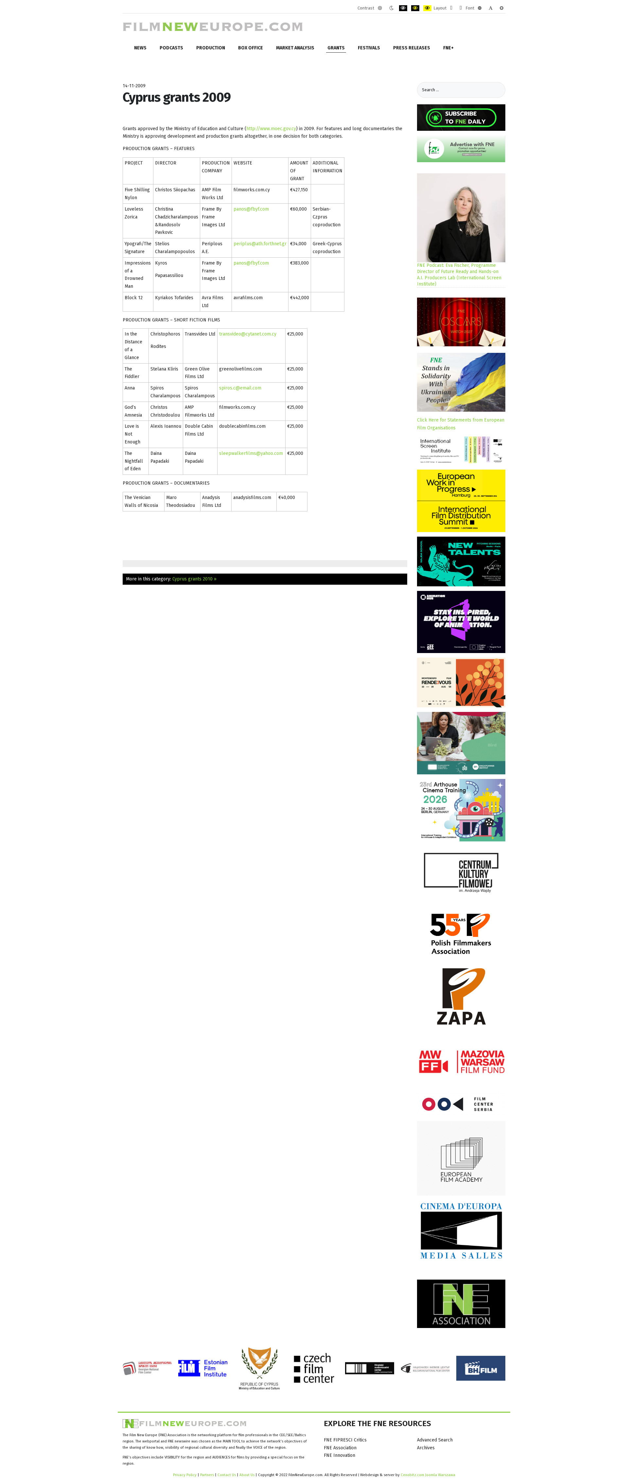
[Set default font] (491, 8)
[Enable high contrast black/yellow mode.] (415, 8)
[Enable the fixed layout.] (451, 8)
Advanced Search (435, 1440)
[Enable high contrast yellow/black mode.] (427, 8)
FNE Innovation (339, 1455)
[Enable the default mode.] (380, 8)
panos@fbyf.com (251, 209)
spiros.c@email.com (240, 388)
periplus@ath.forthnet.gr (260, 244)
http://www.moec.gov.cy (271, 128)
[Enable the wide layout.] (461, 8)
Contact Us (227, 1475)
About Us (246, 1475)
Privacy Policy (185, 1475)
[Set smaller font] (479, 8)
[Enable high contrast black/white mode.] (403, 8)
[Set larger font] (501, 8)
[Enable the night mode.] (391, 8)
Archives (426, 1448)
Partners (207, 1475)
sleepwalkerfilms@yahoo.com (251, 453)
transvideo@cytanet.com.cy (247, 334)
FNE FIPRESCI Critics (345, 1440)
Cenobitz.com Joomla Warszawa (428, 1475)
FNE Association (340, 1448)
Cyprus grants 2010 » (194, 579)
